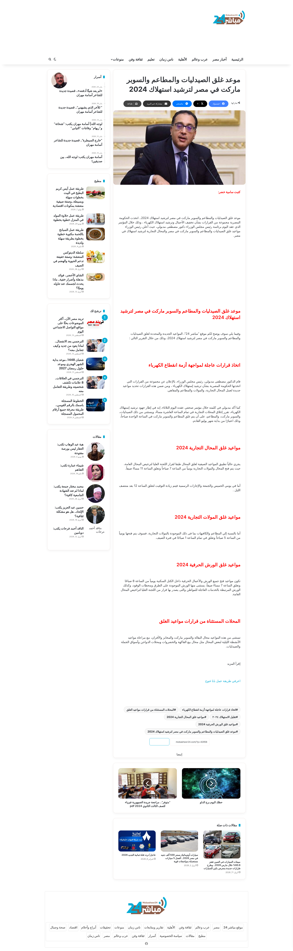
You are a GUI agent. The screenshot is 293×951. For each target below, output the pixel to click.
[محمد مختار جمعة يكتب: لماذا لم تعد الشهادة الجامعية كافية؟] (95, 493)
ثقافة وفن (136, 59)
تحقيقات (105, 927)
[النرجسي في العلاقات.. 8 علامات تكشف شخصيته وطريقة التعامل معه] (95, 382)
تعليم (151, 59)
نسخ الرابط (159, 741)
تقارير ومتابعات (153, 927)
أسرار (152, 936)
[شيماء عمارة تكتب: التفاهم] (95, 472)
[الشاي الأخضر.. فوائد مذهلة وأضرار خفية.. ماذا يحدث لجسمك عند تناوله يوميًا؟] (95, 277)
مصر (216, 927)
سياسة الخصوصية (171, 936)
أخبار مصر (219, 59)
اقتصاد (73, 927)
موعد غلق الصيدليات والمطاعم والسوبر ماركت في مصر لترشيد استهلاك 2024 (192, 731)
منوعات (118, 59)
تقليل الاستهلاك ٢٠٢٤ (224, 717)
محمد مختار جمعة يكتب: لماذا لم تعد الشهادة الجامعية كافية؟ (69, 491)
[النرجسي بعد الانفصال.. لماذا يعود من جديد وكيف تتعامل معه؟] (95, 345)
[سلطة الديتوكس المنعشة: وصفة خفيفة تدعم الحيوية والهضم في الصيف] (95, 256)
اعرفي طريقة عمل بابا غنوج (222, 681)
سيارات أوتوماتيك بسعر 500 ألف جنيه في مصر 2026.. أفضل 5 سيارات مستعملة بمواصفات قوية (179, 858)
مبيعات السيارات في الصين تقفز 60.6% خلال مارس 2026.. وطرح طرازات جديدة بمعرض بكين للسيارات (222, 865)
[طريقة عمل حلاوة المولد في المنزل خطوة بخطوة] (95, 219)
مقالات (190, 936)
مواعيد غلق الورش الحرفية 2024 (217, 724)
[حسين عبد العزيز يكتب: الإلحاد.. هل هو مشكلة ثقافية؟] (95, 514)
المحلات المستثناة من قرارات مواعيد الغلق (150, 709)
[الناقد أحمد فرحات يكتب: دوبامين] (95, 535)
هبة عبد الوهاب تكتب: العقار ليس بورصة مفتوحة (70, 449)
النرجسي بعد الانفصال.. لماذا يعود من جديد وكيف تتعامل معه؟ (68, 345)
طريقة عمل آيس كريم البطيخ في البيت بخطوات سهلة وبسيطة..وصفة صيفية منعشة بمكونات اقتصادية (68, 197)
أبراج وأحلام (88, 927)
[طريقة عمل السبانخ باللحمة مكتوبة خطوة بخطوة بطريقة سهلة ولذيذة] (95, 234)
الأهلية (182, 59)
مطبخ (202, 936)
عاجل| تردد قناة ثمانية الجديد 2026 (139, 854)
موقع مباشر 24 (233, 927)
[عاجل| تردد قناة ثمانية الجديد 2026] (137, 841)
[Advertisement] (112, 27)
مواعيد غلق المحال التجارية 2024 (185, 717)
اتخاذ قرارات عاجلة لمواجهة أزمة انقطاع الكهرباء (209, 709)
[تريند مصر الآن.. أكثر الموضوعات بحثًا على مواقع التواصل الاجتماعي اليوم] (95, 323)
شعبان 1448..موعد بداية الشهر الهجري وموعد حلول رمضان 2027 (68, 364)
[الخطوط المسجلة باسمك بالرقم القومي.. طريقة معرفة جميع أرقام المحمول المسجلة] (95, 405)
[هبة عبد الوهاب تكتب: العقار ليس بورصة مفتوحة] (95, 451)
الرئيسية (237, 59)
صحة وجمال (57, 927)
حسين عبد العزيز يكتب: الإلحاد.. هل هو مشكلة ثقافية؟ (69, 512)
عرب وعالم (200, 59)
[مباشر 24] (229, 18)
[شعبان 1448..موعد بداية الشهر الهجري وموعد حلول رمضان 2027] (95, 364)
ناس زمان (166, 59)
